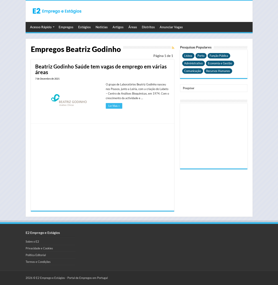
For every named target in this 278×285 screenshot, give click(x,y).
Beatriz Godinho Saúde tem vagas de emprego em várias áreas (101, 69)
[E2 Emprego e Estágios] (57, 11)
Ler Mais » (114, 105)
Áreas (132, 27)
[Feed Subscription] (173, 48)
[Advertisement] (102, 167)
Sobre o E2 (32, 241)
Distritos (148, 27)
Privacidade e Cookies (39, 248)
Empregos (66, 27)
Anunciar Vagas (171, 27)
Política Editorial (36, 255)
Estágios (84, 27)
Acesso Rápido (41, 27)
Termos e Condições (38, 261)
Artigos (118, 27)
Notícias (102, 27)
